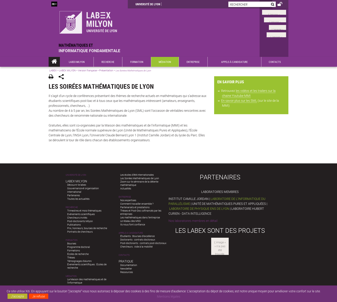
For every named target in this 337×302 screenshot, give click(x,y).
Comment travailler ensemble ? (136, 203)
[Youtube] (275, 19)
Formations (73, 250)
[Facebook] (274, 12)
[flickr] (277, 27)
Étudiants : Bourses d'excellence (137, 236)
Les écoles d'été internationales (137, 174)
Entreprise (125, 196)
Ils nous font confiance (132, 224)
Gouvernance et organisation (83, 188)
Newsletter (126, 268)
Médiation (71, 276)
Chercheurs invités (77, 217)
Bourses (71, 243)
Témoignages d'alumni (79, 261)
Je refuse (38, 296)
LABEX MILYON (67, 70)
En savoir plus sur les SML (239, 100)
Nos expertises (128, 200)
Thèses (71, 257)
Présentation (106, 70)
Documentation (128, 265)
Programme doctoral (78, 247)
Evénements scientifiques (81, 214)
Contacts (124, 255)
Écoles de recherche (78, 254)
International (74, 191)
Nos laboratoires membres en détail (192, 221)
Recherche (72, 207)
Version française (87, 70)
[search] (252, 4)
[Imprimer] (52, 77)
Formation (72, 240)
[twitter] (276, 34)
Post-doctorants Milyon (80, 221)
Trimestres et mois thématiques (84, 210)
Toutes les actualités (78, 198)
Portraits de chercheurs (80, 231)
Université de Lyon (148, 4)
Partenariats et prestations (135, 207)
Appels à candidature (131, 232)
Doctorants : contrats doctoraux (137, 239)
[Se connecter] (282, 4)
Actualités (125, 188)
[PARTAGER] (62, 77)
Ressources (126, 272)
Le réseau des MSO (130, 221)
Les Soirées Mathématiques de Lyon (139, 178)
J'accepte (17, 296)
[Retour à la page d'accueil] (88, 21)
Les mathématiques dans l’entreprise (140, 217)
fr (53, 4)
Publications (74, 224)
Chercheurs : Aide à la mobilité (136, 246)
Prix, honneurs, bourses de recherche (87, 228)
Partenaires (73, 195)
